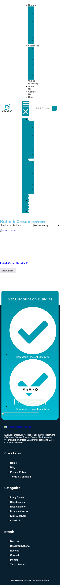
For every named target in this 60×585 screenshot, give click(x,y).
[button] (25, 108)
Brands (32, 5)
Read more (7, 270)
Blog (30, 97)
